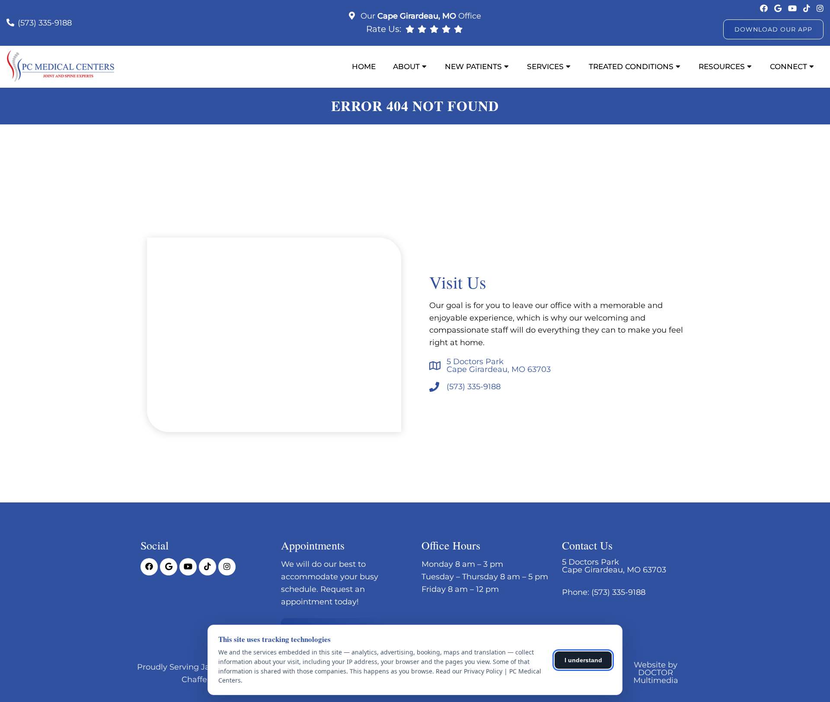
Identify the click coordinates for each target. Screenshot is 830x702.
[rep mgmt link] (458, 29)
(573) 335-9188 (45, 23)
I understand (583, 660)
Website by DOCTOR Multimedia (655, 672)
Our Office (419, 16)
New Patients (473, 66)
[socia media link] (765, 8)
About (406, 66)
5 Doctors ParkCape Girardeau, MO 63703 (499, 365)
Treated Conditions (631, 66)
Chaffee (197, 679)
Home (364, 66)
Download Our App (773, 29)
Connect (788, 66)
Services (545, 66)
